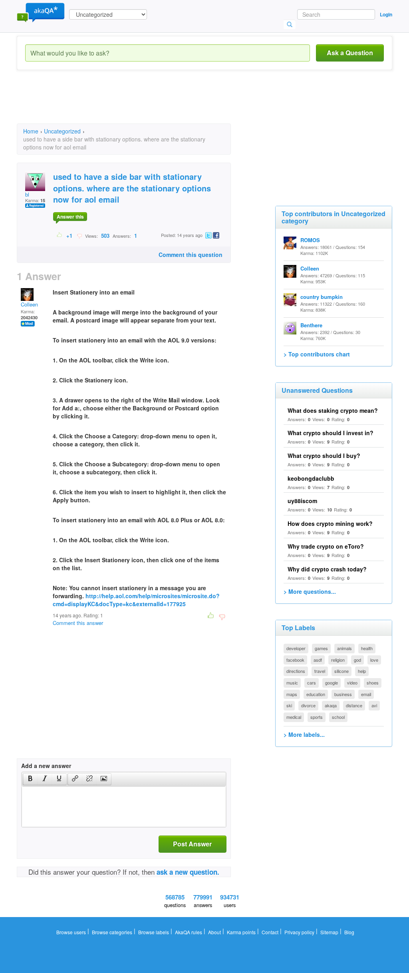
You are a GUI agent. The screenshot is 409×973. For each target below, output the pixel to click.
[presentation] (30, 779)
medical (293, 717)
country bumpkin (321, 296)
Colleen (29, 304)
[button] (30, 779)
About (214, 932)
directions (295, 671)
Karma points (241, 932)
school (338, 717)
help (362, 671)
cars (311, 682)
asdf (318, 660)
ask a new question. (188, 872)
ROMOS (310, 240)
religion (338, 660)
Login (386, 14)
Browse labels (153, 932)
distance (354, 705)
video (352, 682)
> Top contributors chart (317, 354)
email (366, 694)
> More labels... (304, 734)
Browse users (71, 932)
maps (291, 694)
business (343, 694)
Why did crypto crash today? (327, 569)
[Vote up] (59, 235)
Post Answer (192, 843)
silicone (341, 671)
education (315, 694)
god (357, 660)
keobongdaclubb (311, 478)
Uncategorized (62, 131)
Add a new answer (46, 766)
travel (319, 671)
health (367, 648)
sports (316, 717)
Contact (270, 932)
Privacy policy (299, 932)
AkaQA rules (188, 932)
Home (30, 131)
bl (27, 194)
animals (344, 648)
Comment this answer (78, 623)
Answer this (70, 216)
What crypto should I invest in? (330, 433)
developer (296, 648)
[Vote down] (79, 235)
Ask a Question (350, 52)
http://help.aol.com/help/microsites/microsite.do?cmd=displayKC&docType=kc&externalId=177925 (136, 600)
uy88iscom (302, 501)
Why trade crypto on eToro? (326, 546)
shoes (373, 682)
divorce (308, 705)
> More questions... (310, 591)
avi (374, 705)
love (374, 660)
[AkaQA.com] (41, 12)
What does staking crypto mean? (333, 410)
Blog (349, 932)
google (331, 682)
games (321, 648)
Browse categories (112, 932)
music (292, 682)
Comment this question (190, 255)
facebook (295, 660)
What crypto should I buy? (324, 456)
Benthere (311, 325)
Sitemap (329, 932)
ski (289, 705)
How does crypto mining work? (330, 523)
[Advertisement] (162, 104)
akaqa (331, 705)
